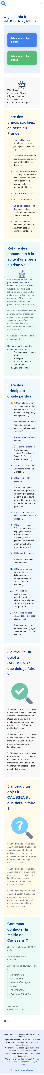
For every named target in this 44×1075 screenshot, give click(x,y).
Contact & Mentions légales (22, 1070)
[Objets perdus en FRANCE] (3, 3)
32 (8, 1021)
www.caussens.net (15, 1009)
